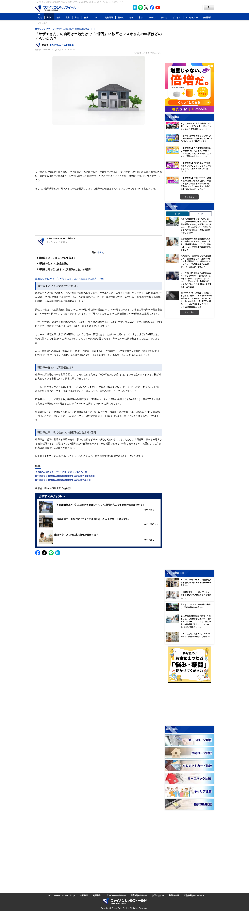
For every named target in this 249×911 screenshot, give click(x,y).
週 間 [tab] (177, 214)
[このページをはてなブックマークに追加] (135, 7)
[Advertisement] (98, 147)
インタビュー (192, 17)
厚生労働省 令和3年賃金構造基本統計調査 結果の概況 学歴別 (62, 480)
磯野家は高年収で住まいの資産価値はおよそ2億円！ (65, 269)
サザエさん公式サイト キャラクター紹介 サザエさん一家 (61, 472)
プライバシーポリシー (116, 895)
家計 (141, 17)
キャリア (152, 17)
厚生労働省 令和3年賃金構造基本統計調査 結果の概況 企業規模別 (65, 476)
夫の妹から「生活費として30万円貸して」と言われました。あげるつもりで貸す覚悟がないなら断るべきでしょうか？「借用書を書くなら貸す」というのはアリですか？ (196, 261)
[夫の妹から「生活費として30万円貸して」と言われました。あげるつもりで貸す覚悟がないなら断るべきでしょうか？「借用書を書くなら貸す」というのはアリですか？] (172, 258)
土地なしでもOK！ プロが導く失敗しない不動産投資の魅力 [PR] (65, 29)
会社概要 (84, 895)
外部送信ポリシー (139, 895)
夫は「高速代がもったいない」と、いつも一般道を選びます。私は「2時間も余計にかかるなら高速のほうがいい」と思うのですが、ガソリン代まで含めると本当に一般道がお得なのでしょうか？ (196, 226)
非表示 (100, 252)
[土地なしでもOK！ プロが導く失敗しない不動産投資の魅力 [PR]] (190, 610)
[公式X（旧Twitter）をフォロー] (146, 7)
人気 (40, 17)
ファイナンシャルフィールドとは (60, 895)
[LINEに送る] (51, 552)
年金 (77, 17)
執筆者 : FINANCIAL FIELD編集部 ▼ (61, 238)
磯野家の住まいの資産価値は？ (54, 263)
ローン (96, 17)
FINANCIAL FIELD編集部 (62, 45)
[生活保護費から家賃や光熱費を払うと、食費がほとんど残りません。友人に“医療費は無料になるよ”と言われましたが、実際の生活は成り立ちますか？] (172, 241)
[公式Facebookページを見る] (152, 7)
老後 (131, 17)
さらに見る (189, 197)
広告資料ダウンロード (194, 895)
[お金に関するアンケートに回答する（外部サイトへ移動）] (189, 665)
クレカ (164, 17)
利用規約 (97, 895)
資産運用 (109, 17)
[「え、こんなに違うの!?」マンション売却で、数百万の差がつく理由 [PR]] (190, 641)
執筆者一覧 (174, 895)
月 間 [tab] (200, 214)
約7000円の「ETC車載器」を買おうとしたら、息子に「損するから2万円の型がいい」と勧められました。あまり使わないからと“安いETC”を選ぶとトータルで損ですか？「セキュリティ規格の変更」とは (196, 300)
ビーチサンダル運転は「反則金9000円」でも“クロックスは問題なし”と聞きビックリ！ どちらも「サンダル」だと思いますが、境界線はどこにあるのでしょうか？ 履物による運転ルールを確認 (196, 280)
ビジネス (176, 17)
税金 (68, 17)
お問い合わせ (158, 895)
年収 (49, 17)
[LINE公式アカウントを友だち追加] (140, 7)
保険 (86, 17)
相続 (58, 17)
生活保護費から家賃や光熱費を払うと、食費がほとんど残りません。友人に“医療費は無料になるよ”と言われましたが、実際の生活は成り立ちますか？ (196, 244)
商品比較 (207, 17)
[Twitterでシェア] (44, 552)
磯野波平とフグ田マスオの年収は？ (56, 258)
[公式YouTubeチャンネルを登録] (158, 7)
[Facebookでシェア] (37, 552)
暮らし (121, 17)
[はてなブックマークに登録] (57, 552)
